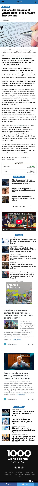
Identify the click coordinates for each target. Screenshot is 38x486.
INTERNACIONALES (7, 474)
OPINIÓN (21, 474)
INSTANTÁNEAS (19, 472)
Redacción (7, 20)
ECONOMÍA (26, 472)
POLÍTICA (11, 472)
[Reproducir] (4, 229)
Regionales (27, 474)
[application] (19, 221)
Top (13, 159)
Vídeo (20, 477)
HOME (6, 472)
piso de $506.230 (19, 125)
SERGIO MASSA (6, 159)
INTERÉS (15, 474)
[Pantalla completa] (34, 229)
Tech (32, 472)
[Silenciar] (31, 229)
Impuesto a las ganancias (21, 157)
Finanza (34, 474)
